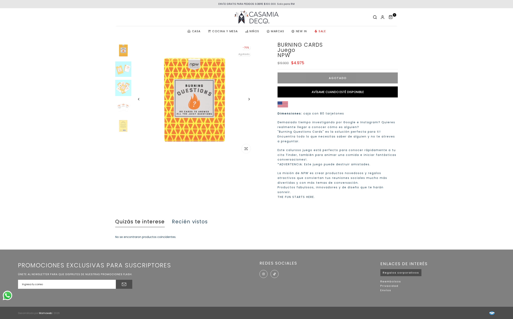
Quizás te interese (140, 221)
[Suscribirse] (124, 284)
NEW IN (301, 31)
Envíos (385, 290)
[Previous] (141, 99)
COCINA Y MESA (225, 31)
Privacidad (389, 286)
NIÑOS (254, 31)
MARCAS (277, 31)
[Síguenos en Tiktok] (275, 274)
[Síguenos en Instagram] (264, 274)
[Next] (245, 99)
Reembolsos (390, 281)
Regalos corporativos (401, 273)
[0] (391, 17)
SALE (322, 31)
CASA (196, 31)
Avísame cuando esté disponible (338, 92)
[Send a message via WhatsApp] (7, 295)
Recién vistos (190, 221)
